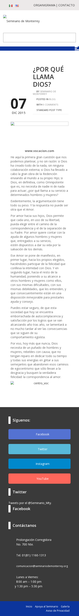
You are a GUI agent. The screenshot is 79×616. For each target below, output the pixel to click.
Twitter (42, 449)
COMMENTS (50, 104)
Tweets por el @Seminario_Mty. (30, 503)
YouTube (42, 479)
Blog (52, 99)
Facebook (42, 434)
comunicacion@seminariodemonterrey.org (42, 566)
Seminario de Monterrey (44, 92)
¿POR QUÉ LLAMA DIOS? (48, 77)
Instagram (42, 464)
